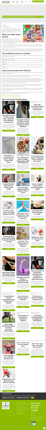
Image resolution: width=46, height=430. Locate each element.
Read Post (8, 130)
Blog (26, 1)
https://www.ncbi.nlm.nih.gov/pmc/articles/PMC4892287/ (12, 95)
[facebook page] (31, 426)
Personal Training (13, 2)
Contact (29, 1)
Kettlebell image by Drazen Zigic (35, 418)
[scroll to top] (44, 428)
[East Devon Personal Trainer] (6, 2)
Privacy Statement (33, 415)
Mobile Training (22, 2)
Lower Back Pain (17, 2)
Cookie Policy (33, 413)
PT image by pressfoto (34, 420)
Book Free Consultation (38, 1)
